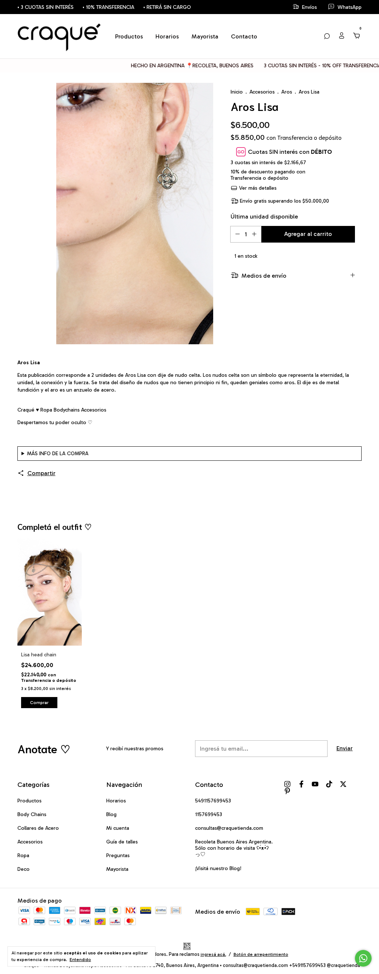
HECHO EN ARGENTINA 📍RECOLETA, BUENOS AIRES (175, 65)
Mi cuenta (117, 828)
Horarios (167, 36)
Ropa (23, 855)
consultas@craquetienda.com (229, 828)
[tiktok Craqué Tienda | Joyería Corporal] (329, 784)
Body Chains (31, 814)
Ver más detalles (257, 188)
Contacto (244, 36)
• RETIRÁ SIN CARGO (167, 7)
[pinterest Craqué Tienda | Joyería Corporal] (287, 791)
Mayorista (204, 36)
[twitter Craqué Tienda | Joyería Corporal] (343, 784)
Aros (286, 92)
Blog (111, 814)
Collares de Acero (38, 828)
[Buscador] (326, 36)
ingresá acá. (213, 954)
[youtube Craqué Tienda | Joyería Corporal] (315, 784)
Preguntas (118, 855)
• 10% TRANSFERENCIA (108, 7)
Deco (23, 869)
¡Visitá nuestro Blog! (218, 868)
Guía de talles (122, 842)
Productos (129, 36)
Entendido (80, 959)
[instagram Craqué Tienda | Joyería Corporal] (287, 784)
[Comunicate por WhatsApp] (363, 958)
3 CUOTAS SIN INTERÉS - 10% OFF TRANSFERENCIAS (307, 65)
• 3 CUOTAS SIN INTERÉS (45, 7)
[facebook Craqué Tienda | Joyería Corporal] (301, 784)
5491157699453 (213, 801)
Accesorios (262, 92)
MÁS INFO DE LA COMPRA (57, 453)
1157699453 (208, 814)
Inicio (237, 92)
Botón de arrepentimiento (261, 954)
